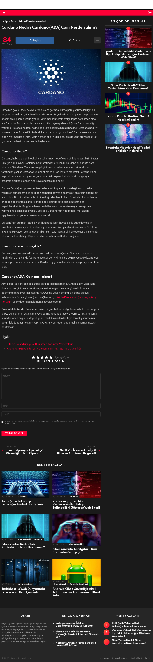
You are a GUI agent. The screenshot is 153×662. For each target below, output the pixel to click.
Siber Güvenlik (25, 539)
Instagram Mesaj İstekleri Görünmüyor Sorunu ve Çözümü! (74, 624)
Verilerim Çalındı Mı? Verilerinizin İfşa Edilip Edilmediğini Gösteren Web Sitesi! (76, 504)
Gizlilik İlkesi (136, 658)
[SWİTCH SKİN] (150, 13)
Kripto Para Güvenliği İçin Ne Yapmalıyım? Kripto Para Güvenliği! (44, 348)
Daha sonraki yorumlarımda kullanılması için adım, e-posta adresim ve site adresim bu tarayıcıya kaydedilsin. (49, 422)
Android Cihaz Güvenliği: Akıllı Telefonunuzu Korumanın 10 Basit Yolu (76, 592)
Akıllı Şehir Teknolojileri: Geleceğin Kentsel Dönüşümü (22, 503)
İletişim (148, 658)
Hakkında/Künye (120, 658)
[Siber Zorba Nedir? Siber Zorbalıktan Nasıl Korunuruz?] (25, 527)
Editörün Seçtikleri (79, 584)
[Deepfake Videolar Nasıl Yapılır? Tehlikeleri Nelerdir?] (128, 134)
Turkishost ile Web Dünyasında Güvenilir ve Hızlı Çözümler (23, 591)
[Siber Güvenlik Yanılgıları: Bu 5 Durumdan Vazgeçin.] (76, 530)
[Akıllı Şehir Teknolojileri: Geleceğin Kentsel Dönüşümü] (25, 484)
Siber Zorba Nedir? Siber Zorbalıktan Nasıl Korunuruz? (23, 546)
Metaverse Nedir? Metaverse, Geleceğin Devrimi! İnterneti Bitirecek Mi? (77, 634)
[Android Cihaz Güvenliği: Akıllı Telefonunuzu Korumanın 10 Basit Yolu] (76, 572)
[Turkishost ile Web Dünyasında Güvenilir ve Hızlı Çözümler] (25, 572)
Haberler (74, 496)
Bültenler (22, 496)
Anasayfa (104, 658)
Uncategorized (25, 584)
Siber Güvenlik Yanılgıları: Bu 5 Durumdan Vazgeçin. (74, 551)
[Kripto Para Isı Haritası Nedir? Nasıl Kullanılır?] (128, 103)
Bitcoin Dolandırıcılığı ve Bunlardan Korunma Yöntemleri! (40, 344)
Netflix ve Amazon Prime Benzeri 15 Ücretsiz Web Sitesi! (76, 644)
